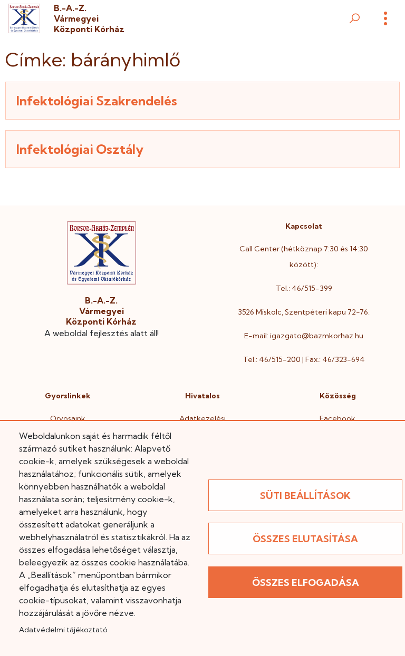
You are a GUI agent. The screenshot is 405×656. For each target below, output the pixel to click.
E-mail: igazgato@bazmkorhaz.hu (303, 335)
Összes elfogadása (305, 582)
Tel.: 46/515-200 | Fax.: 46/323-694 (304, 359)
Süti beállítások (305, 495)
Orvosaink (67, 418)
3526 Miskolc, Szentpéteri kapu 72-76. (304, 312)
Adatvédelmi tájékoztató (63, 629)
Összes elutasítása (305, 539)
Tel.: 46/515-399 (304, 288)
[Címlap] (24, 18)
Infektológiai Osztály (79, 149)
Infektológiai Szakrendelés (96, 101)
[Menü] (385, 18)
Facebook (337, 418)
